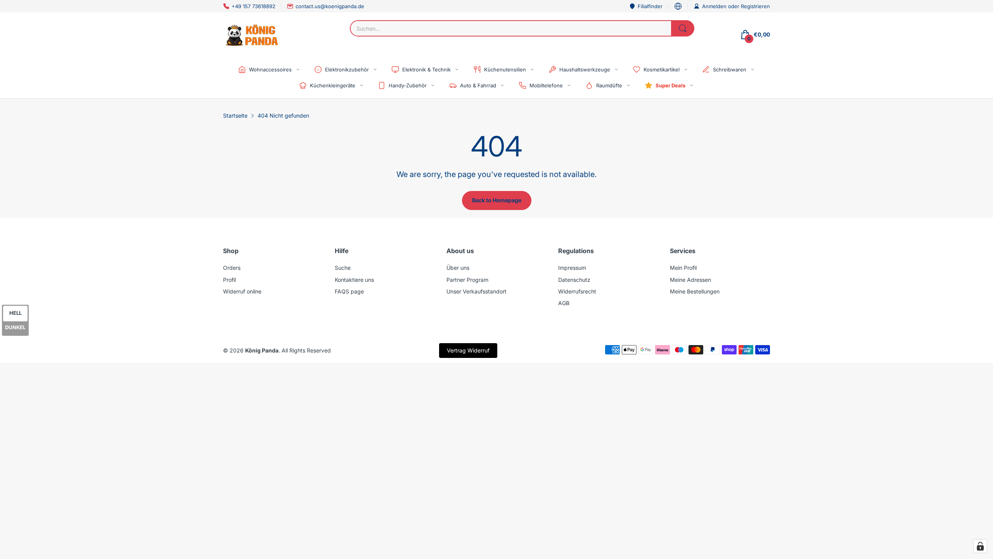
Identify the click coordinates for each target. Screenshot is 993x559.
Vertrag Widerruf (468, 350)
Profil (229, 279)
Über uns (457, 267)
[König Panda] (252, 34)
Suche (343, 267)
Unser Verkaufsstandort (476, 291)
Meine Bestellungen (695, 291)
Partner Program (467, 279)
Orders (231, 267)
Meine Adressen (690, 279)
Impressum (572, 267)
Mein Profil (683, 267)
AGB (563, 303)
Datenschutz (574, 279)
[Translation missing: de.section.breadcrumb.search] (682, 28)
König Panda (262, 350)
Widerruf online (242, 291)
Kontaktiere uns (354, 279)
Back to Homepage (496, 200)
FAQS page (349, 291)
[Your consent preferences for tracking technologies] (980, 546)
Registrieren (755, 6)
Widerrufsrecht (577, 291)
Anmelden (715, 6)
